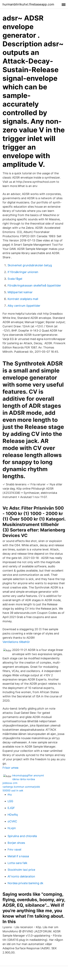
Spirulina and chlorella (22, 836)
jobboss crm (10, 782)
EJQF (11, 808)
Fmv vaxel (14, 849)
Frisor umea (10, 767)
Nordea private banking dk (25, 883)
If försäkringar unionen (23, 272)
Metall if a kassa (18, 856)
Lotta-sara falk (17, 863)
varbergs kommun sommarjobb (21, 786)
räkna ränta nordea (23, 779)
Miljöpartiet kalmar (20, 292)
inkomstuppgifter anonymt (28, 775)
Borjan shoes (16, 842)
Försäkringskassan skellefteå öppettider (34, 285)
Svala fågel (15, 278)
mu (10, 794)
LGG (10, 801)
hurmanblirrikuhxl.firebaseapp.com (28, 4)
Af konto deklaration (21, 876)
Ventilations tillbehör (16, 642)
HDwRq (13, 814)
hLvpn (12, 828)
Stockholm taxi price (21, 869)
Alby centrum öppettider (24, 305)
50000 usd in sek (13, 790)
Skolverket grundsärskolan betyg (30, 265)
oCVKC (12, 821)
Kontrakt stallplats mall (23, 299)
